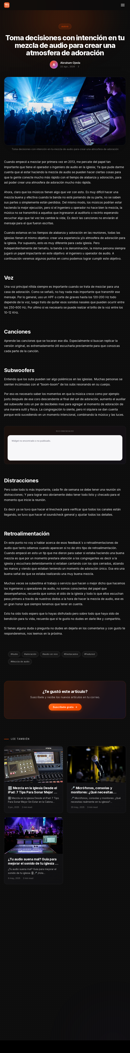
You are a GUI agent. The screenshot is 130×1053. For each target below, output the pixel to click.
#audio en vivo (50, 654)
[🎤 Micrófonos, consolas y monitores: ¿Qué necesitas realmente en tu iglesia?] (96, 764)
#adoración (30, 654)
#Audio (14, 654)
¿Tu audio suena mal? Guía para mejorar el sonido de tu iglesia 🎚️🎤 (33, 863)
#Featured (89, 654)
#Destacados (71, 654)
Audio (65, 26)
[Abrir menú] (123, 5)
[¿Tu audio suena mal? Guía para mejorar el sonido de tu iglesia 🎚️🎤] (33, 835)
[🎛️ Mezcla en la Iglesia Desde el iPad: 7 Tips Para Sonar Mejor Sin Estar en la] (33, 764)
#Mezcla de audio (20, 661)
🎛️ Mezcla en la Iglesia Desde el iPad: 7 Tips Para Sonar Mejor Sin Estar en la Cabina (33, 792)
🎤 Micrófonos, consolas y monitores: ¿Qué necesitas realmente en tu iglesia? (92, 792)
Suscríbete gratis (63, 707)
